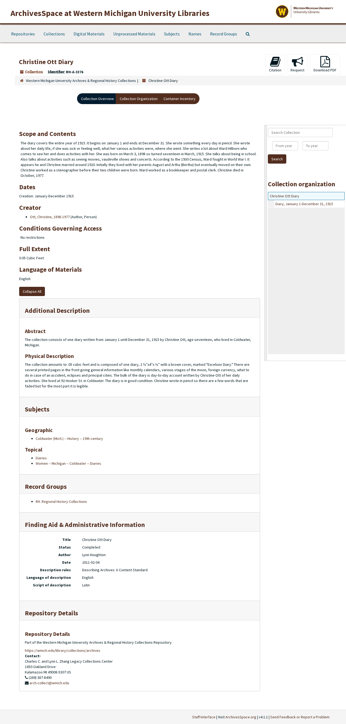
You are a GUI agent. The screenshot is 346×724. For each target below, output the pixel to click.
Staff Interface (203, 717)
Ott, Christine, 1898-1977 (50, 216)
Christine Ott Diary (284, 196)
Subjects (172, 33)
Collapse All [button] (32, 291)
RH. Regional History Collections (61, 501)
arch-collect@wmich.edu (49, 682)
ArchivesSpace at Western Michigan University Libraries (110, 13)
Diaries (41, 458)
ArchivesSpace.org (240, 717)
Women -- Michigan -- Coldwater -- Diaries (68, 463)
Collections (54, 33)
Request (297, 70)
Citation (275, 70)
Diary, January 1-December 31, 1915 (304, 203)
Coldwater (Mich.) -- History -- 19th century (69, 438)
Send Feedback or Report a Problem (300, 717)
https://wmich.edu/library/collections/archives (62, 650)
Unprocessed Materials (134, 33)
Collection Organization (139, 98)
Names (194, 33)
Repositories (23, 33)
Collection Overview (97, 98)
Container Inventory (179, 98)
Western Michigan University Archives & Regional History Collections (81, 80)
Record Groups (223, 33)
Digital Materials (89, 33)
